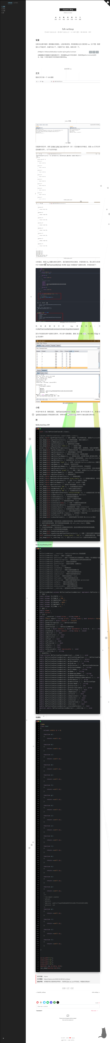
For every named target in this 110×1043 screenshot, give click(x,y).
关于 (60, 19)
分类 (68, 19)
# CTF (68, 988)
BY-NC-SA (71, 981)
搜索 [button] (80, 19)
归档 (72, 19)
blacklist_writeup (41, 992)
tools (76, 19)
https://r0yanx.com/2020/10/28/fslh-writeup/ (57, 979)
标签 (64, 19)
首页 (56, 19)
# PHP (72, 988)
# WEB (63, 988)
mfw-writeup (95, 992)
